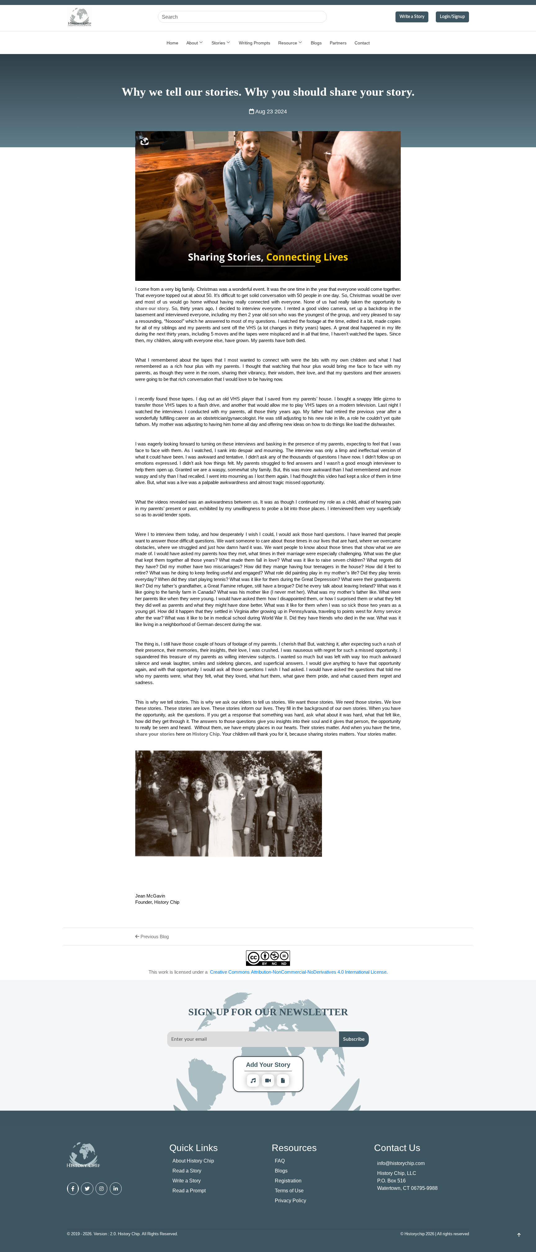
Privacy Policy (290, 1200)
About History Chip (193, 1160)
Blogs (316, 43)
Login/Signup (452, 17)
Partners (338, 43)
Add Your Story (268, 1064)
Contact (362, 43)
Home (172, 43)
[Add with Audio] (253, 1080)
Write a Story (412, 17)
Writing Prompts (254, 43)
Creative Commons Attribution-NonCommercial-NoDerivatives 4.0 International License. (299, 972)
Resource (287, 43)
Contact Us (397, 1147)
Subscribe (354, 1039)
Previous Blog (154, 936)
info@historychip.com (401, 1163)
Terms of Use (289, 1190)
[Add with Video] (268, 1080)
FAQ (280, 1160)
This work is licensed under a (268, 972)
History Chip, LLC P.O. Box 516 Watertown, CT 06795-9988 (407, 1180)
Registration (288, 1180)
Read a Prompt (189, 1190)
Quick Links (193, 1147)
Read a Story (186, 1170)
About (192, 43)
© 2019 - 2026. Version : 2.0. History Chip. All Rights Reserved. (122, 1233)
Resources (294, 1147)
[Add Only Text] (283, 1080)
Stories (218, 43)
